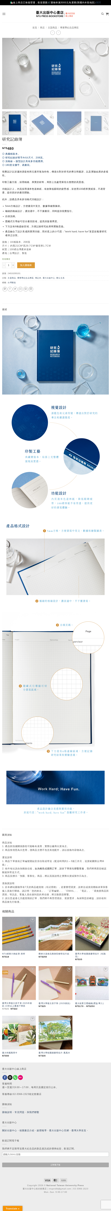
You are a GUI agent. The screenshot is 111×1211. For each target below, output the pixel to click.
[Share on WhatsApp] (4, 289)
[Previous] (8, 73)
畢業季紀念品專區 (69, 27)
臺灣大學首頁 (78, 1130)
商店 (42, 27)
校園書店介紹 (27, 1130)
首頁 (34, 27)
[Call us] (15, 1077)
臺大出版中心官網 (59, 1130)
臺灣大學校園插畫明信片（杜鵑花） (90, 955)
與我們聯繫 (33, 1112)
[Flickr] (20, 1077)
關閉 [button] (98, 2)
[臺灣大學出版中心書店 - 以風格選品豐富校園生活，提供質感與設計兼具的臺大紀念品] (55, 14)
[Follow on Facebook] (4, 1077)
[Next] (103, 73)
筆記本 (38, 278)
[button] (4, 13)
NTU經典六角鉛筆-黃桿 (13, 954)
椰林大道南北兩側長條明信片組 (54, 954)
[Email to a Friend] (20, 289)
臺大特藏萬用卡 (9, 1053)
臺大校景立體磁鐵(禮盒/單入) (89, 1003)
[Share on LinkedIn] (30, 289)
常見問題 (19, 1112)
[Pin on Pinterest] (25, 289)
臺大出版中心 (49, 278)
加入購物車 (26, 265)
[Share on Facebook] (10, 289)
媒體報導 (42, 1130)
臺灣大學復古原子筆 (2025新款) (54, 1003)
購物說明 (7, 1112)
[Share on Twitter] (15, 289)
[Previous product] (58, 32)
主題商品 (52, 27)
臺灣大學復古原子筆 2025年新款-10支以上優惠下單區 (17, 1004)
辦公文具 (60, 278)
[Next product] (52, 32)
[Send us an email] (10, 1077)
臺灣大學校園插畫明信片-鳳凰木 (54, 1053)
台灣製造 (12, 282)
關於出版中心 (9, 1130)
